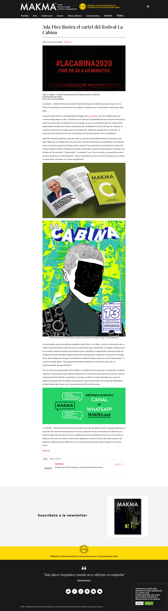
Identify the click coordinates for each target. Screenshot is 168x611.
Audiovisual (46, 15)
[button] (148, 6)
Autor (45, 459)
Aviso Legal (91, 607)
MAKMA (108, 15)
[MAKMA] (48, 468)
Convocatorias (93, 15)
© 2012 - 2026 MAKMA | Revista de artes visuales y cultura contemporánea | (46, 607)
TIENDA (120, 15)
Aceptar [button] (149, 603)
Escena (60, 15)
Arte (35, 15)
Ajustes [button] (139, 603)
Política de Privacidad (79, 607)
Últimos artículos (55, 459)
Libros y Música (75, 15)
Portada (24, 15)
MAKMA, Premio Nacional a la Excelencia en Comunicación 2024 (103, 6)
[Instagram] (122, 464)
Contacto (99, 607)
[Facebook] (116, 464)
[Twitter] (119, 464)
